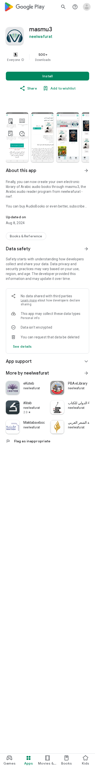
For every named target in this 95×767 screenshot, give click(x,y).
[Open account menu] (87, 7)
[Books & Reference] (26, 236)
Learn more (29, 300)
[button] (22, 60)
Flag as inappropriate (28, 441)
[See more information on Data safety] (86, 249)
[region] (47, 57)
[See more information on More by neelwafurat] (86, 373)
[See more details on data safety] (22, 346)
